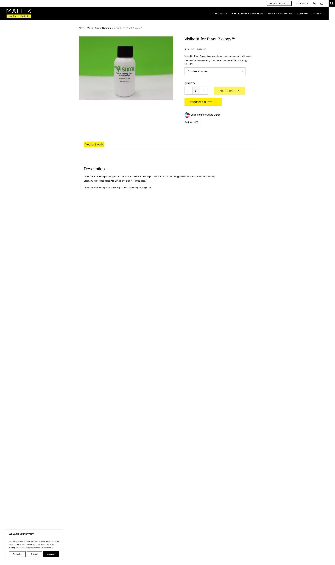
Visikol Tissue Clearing (99, 28)
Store (317, 13)
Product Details (94, 144)
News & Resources (280, 13)
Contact (302, 3)
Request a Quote (201, 102)
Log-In (314, 3)
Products (220, 13)
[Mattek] (19, 13)
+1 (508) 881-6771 (279, 3)
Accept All (51, 554)
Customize (17, 554)
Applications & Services (248, 13)
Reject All (34, 554)
